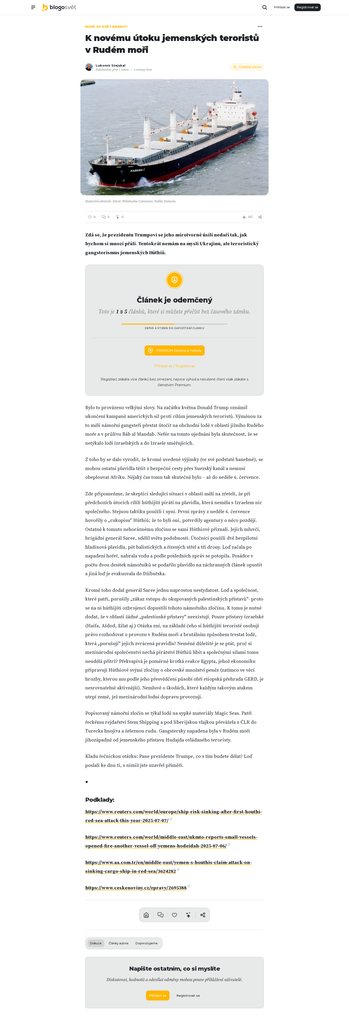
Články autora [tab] (118, 943)
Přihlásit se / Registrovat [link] (174, 366)
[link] (59, 7)
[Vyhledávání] (265, 7)
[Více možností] (260, 26)
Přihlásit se (282, 7)
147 (250, 217)
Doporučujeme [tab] (147, 943)
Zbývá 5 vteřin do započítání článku (174, 328)
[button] (174, 137)
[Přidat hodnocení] (174, 915)
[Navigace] (33, 7)
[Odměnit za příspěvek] (188, 915)
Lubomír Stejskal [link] (110, 65)
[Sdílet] (260, 217)
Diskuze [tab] (96, 943)
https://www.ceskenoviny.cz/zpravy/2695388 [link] (136, 887)
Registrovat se (307, 7)
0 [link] (109, 217)
